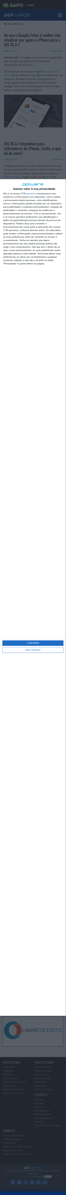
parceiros (31, 193)
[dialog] (33, 597)
